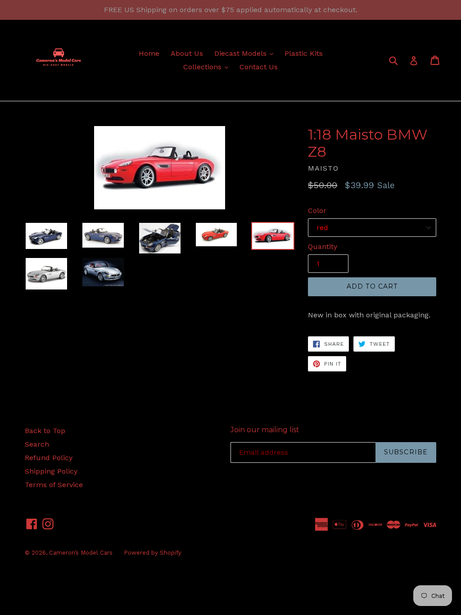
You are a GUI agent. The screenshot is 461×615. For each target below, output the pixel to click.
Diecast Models (246, 53)
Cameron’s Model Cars (81, 552)
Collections (208, 66)
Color (317, 210)
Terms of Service (54, 484)
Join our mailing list (264, 429)
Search (37, 444)
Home (149, 53)
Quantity (322, 246)
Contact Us (259, 67)
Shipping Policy (51, 471)
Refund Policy (48, 457)
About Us (187, 53)
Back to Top (45, 430)
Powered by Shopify (152, 552)
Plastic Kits (304, 53)
